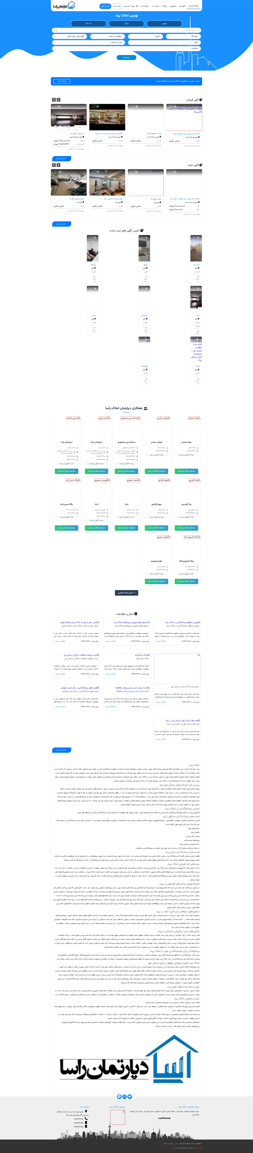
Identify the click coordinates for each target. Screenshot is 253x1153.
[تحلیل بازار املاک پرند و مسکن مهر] (177, 683)
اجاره (126, 23)
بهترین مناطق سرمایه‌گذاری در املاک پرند (182, 626)
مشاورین (173, 6)
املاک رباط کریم (142, 658)
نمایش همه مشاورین (125, 592)
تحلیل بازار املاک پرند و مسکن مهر (185, 686)
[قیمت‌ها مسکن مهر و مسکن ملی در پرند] (183, 720)
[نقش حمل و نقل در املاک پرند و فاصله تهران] (80, 622)
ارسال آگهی (105, 6)
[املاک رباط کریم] (142, 655)
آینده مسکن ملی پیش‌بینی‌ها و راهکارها (132, 691)
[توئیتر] (129, 1096)
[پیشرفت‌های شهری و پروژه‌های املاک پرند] (132, 622)
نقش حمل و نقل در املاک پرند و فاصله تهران (79, 626)
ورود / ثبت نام (130, 6)
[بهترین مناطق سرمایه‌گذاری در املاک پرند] (183, 622)
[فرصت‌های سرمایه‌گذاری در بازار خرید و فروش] (80, 688)
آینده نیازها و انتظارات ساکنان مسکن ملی (81, 658)
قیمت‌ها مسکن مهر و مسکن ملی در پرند (182, 724)
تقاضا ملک (117, 6)
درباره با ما (155, 6)
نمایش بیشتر (61, 158)
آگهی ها (182, 6)
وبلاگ (164, 6)
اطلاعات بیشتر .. (160, 641)
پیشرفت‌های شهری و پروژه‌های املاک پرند (132, 626)
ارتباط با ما (145, 6)
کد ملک (89, 23)
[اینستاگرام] (124, 1096)
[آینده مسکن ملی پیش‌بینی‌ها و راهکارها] (132, 688)
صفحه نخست (193, 6)
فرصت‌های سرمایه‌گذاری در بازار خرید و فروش (80, 691)
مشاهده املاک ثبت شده (186, 471)
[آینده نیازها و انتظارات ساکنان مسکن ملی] (81, 655)
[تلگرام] (119, 1096)
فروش (164, 23)
